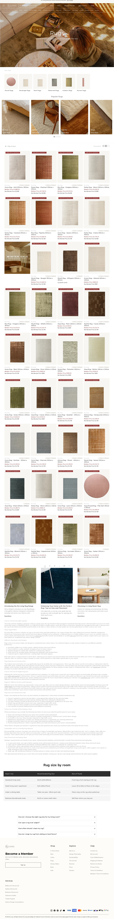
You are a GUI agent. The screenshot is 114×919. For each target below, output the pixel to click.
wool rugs (38, 636)
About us (72, 851)
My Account (94, 854)
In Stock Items (54, 851)
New (58, 5)
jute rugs (73, 636)
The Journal (73, 860)
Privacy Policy (94, 867)
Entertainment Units (48, 10)
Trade (92, 5)
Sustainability (73, 857)
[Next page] (69, 566)
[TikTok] (61, 911)
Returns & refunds (96, 864)
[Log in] (101, 6)
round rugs (96, 667)
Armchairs (58, 10)
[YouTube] (64, 911)
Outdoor (97, 10)
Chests (81, 10)
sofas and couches (14, 676)
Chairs (25, 10)
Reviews (71, 864)
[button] (3, 5)
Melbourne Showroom (12, 885)
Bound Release (69, 5)
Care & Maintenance (96, 857)
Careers (71, 870)
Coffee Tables (66, 10)
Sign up (23, 865)
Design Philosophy (75, 854)
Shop (51, 5)
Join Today (70, 1)
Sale (51, 870)
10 (64, 566)
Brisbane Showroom (11, 892)
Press (71, 867)
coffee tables (8, 686)
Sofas (16, 10)
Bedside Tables (89, 10)
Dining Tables (33, 10)
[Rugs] (17, 258)
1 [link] (45, 566)
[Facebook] (54, 911)
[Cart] (108, 6)
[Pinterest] (58, 911)
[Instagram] (51, 911)
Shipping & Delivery (96, 860)
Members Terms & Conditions (99, 873)
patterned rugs (100, 656)
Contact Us (93, 851)
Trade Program (10, 899)
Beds (21, 10)
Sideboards (75, 10)
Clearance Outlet (10, 895)
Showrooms (83, 5)
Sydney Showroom (11, 889)
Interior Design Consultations (14, 902)
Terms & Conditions (96, 870)
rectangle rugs (85, 677)
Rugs (40, 10)
